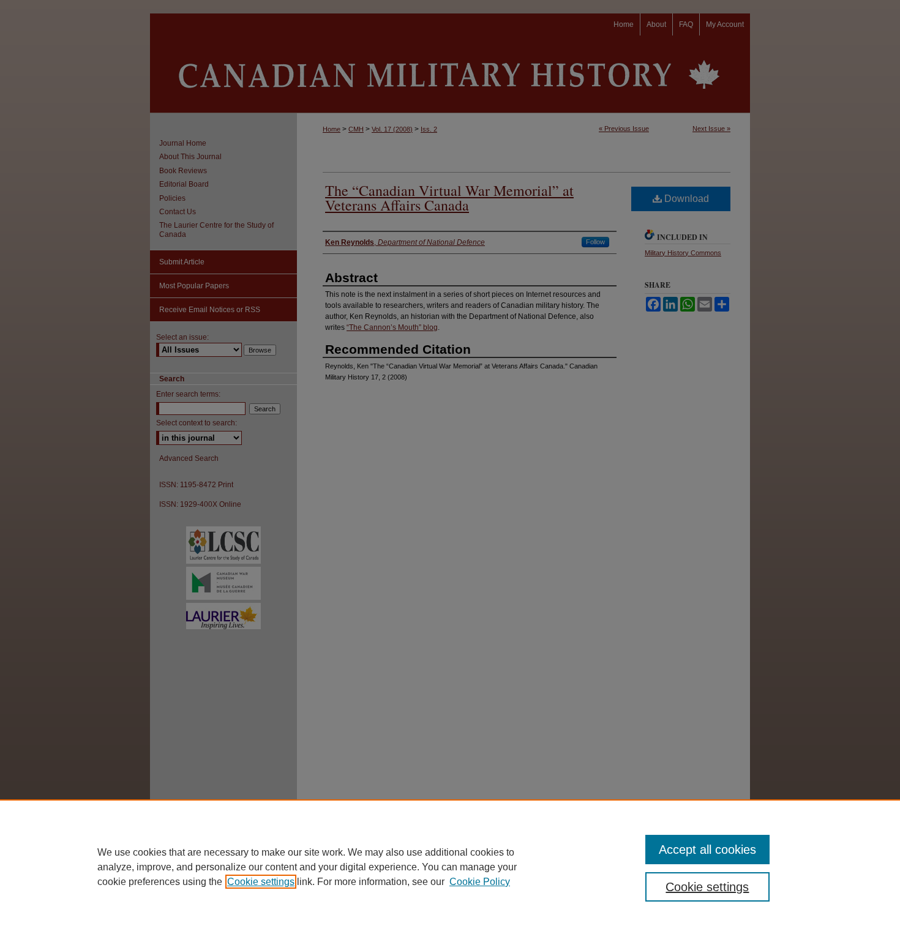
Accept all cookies (707, 849)
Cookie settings (260, 881)
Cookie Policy (479, 881)
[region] (450, 866)
